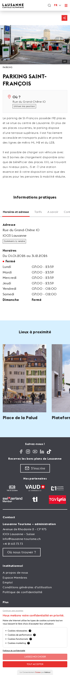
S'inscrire (38, 468)
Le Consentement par (35, 672)
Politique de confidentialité (22, 592)
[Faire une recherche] (49, 5)
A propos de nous (15, 572)
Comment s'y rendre (14, 241)
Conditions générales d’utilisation (27, 587)
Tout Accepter (35, 664)
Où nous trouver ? (21, 552)
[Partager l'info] (64, 18)
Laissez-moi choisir (35, 656)
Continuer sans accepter (13, 611)
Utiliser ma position (24, 106)
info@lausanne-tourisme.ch (22, 539)
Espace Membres (15, 577)
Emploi (8, 582)
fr (55, 5)
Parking (7, 67)
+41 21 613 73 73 (13, 543)
